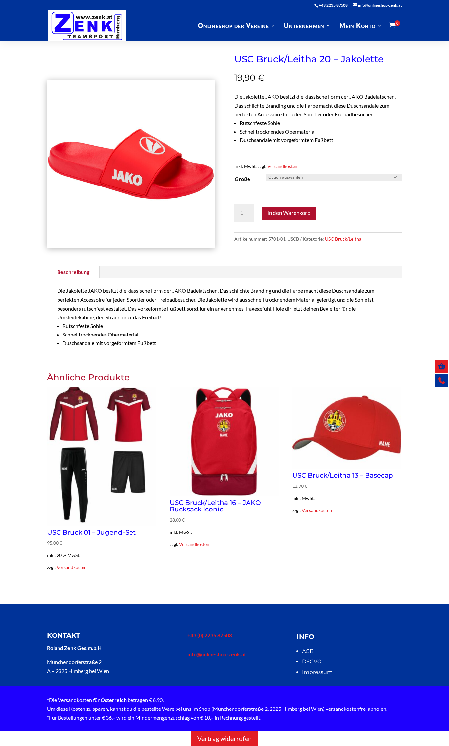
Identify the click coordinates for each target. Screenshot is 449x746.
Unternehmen (304, 26)
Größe (242, 179)
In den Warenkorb (289, 213)
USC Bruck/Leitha (343, 239)
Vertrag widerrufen (224, 738)
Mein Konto (357, 26)
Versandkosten (282, 166)
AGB (308, 651)
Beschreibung (73, 272)
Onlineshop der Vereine (233, 26)
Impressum (317, 672)
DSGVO (311, 662)
